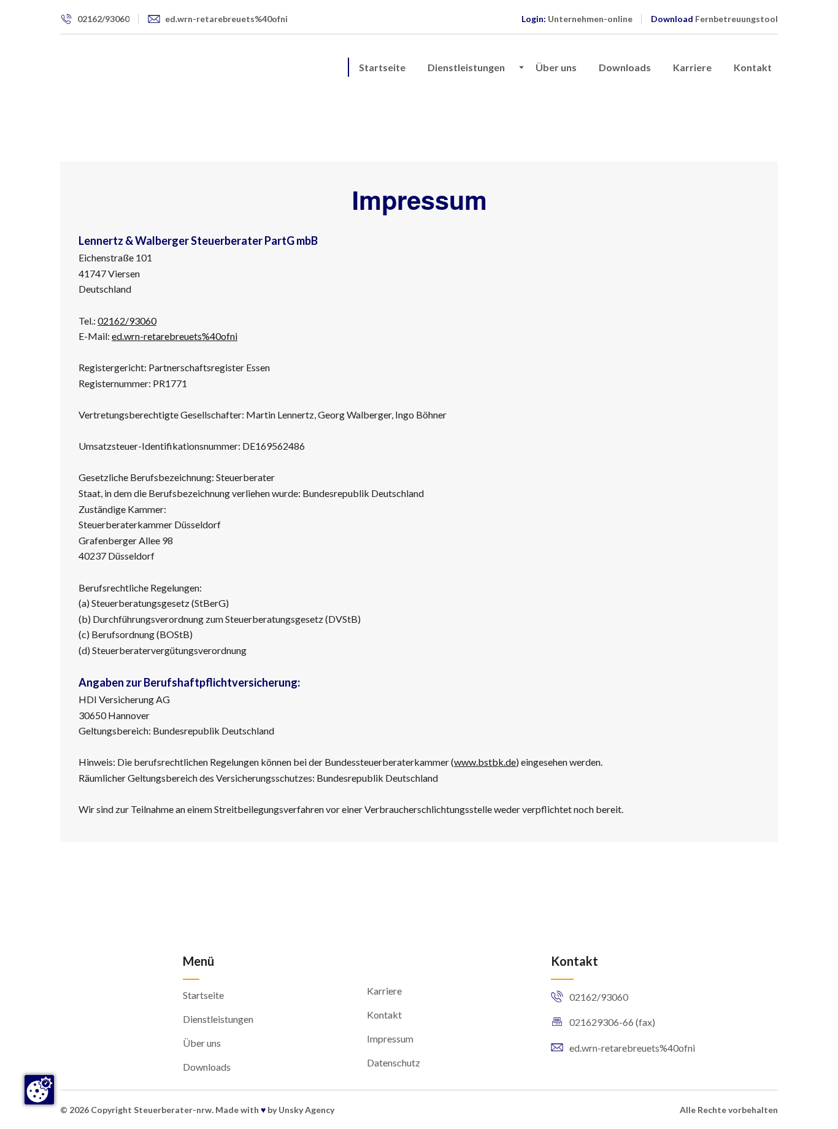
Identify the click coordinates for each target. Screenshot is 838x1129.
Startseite (382, 67)
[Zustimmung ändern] (39, 1089)
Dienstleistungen (466, 67)
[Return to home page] (86, 67)
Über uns (556, 67)
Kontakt (753, 67)
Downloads (625, 67)
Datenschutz (393, 1062)
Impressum (390, 1038)
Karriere (692, 67)
